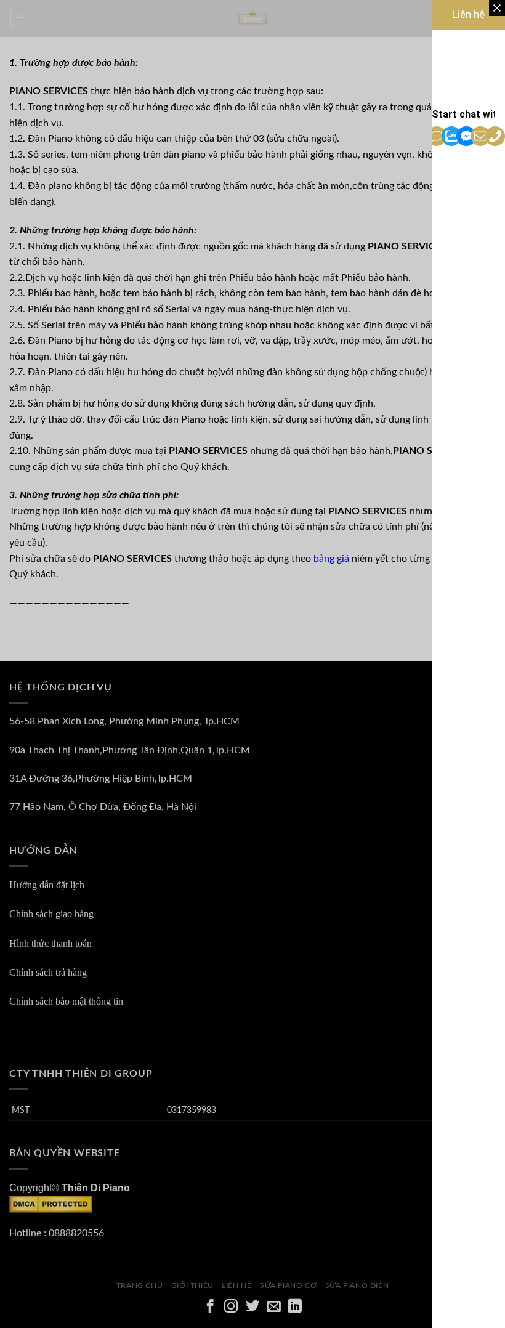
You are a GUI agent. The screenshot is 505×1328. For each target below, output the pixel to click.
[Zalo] (453, 136)
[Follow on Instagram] (231, 1307)
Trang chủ (139, 1285)
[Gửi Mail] (482, 136)
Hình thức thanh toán (50, 943)
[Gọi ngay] (497, 136)
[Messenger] (468, 136)
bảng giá (331, 559)
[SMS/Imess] (439, 136)
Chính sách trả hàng (48, 972)
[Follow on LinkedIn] (295, 1307)
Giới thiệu (192, 1285)
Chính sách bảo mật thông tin (66, 1001)
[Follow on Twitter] (253, 1307)
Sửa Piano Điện (357, 1285)
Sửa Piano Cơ (288, 1285)
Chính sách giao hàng (51, 914)
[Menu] (20, 18)
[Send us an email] (274, 1307)
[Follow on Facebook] (210, 1307)
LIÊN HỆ (236, 1285)
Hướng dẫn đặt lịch (46, 885)
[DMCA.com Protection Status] (50, 1203)
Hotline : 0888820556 (56, 1233)
